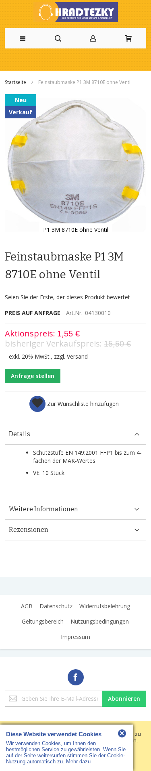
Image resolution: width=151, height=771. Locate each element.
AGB (27, 606)
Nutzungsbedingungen (99, 621)
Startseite (16, 82)
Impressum (75, 637)
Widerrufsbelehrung (104, 606)
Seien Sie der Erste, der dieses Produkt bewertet (67, 297)
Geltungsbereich (43, 621)
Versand (77, 356)
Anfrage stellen (32, 376)
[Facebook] (76, 676)
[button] (74, 404)
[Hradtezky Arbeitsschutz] (75, 12)
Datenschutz (55, 606)
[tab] (75, 434)
